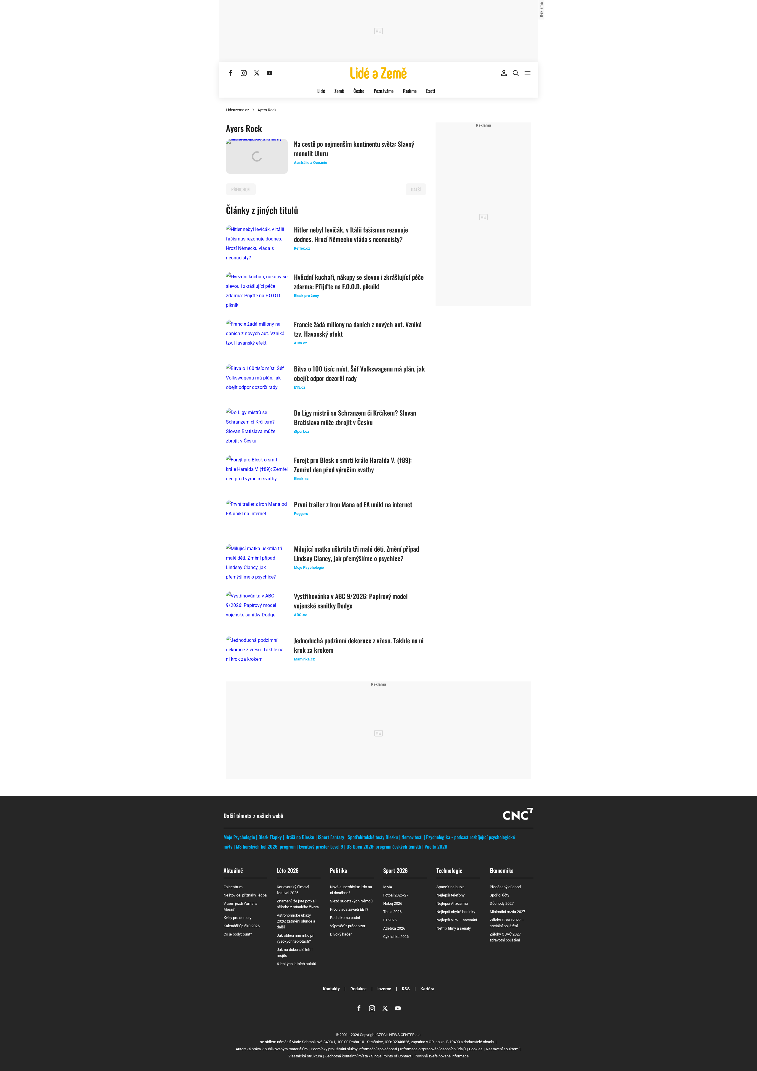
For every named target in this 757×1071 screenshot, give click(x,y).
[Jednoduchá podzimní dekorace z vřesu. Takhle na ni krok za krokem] (257, 653)
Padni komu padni (345, 917)
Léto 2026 (288, 870)
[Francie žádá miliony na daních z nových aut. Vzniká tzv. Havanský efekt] (257, 336)
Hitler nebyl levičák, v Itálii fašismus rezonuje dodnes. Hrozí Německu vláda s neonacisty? (351, 234)
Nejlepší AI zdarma (452, 903)
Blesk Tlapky (270, 837)
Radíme (410, 91)
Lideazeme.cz (237, 110)
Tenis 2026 (392, 912)
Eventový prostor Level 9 (321, 846)
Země (339, 91)
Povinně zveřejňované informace (442, 1056)
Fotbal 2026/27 (395, 895)
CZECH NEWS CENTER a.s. (398, 1035)
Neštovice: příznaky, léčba (245, 895)
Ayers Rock (267, 110)
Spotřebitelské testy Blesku (373, 837)
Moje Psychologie (239, 837)
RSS (406, 988)
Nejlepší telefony (450, 895)
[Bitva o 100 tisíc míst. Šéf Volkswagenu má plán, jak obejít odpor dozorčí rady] (257, 381)
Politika (338, 870)
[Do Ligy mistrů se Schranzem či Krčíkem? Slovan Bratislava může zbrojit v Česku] (257, 427)
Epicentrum (233, 887)
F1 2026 (390, 920)
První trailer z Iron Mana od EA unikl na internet (353, 504)
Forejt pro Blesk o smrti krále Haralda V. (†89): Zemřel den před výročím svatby (353, 464)
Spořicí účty (499, 895)
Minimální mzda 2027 (507, 912)
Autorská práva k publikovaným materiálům (272, 1049)
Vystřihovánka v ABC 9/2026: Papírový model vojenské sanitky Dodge (351, 600)
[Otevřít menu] (527, 73)
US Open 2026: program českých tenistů (384, 846)
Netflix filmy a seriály (453, 928)
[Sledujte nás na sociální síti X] (256, 73)
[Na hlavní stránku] (378, 73)
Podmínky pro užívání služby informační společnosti (354, 1049)
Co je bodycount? (238, 934)
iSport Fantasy (331, 837)
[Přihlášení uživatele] (504, 73)
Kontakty (331, 988)
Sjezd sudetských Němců (351, 901)
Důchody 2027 (502, 903)
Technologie (449, 870)
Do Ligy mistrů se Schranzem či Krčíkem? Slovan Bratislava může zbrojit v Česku (355, 417)
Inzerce (384, 988)
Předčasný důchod (505, 887)
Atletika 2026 (394, 928)
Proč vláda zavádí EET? (349, 909)
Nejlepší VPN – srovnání (456, 920)
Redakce (358, 988)
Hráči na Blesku (299, 837)
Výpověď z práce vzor (347, 926)
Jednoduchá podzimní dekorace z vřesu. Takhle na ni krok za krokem (358, 645)
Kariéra (427, 988)
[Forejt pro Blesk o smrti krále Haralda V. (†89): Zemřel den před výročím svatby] (257, 472)
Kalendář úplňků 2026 (242, 926)
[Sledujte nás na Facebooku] (230, 73)
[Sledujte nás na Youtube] (269, 73)
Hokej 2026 (392, 903)
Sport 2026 (395, 870)
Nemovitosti (412, 837)
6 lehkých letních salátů (296, 964)
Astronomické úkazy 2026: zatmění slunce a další (296, 921)
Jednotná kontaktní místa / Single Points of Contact (368, 1056)
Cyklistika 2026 (396, 936)
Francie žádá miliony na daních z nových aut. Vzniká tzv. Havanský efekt (358, 328)
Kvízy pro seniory (237, 917)
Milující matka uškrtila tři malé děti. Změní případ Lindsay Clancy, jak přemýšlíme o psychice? (356, 553)
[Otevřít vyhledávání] (516, 73)
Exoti (430, 91)
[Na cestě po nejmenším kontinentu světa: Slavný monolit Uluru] (257, 156)
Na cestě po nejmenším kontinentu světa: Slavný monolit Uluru (354, 148)
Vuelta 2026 (436, 846)
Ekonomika (502, 870)
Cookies (476, 1049)
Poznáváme (384, 91)
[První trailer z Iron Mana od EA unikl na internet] (257, 517)
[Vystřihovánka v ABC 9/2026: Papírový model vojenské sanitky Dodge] (257, 608)
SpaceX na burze (450, 887)
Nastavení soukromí (502, 1049)
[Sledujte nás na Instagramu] (243, 73)
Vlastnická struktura (305, 1056)
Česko (358, 91)
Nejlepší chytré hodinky (455, 912)
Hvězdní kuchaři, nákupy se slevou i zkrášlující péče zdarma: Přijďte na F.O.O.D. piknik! (359, 281)
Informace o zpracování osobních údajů (433, 1049)
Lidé (321, 91)
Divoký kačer (341, 934)
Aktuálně (233, 870)
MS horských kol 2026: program (265, 846)
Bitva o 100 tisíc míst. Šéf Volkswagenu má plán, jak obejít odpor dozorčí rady (359, 373)
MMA (387, 887)
